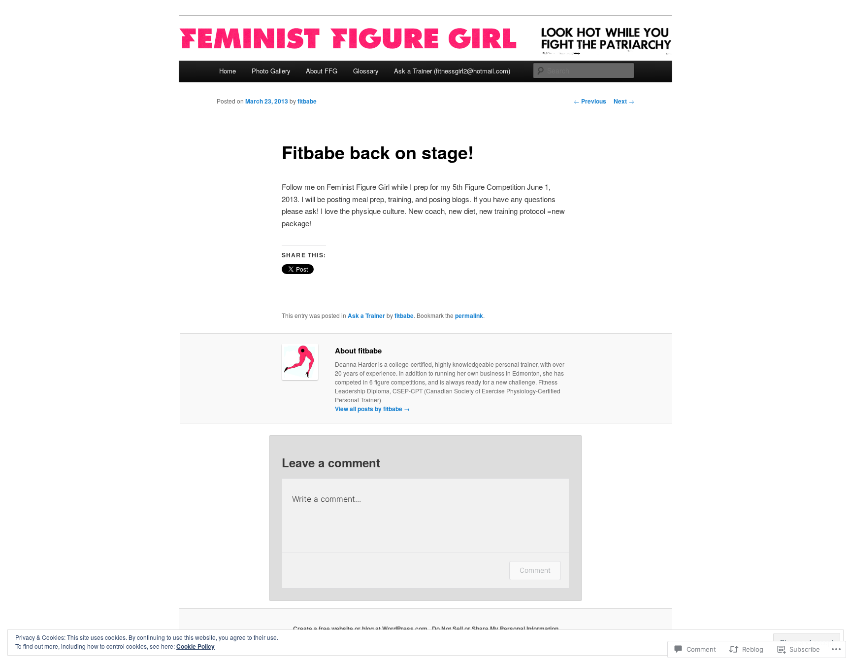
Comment (535, 570)
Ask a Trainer (366, 315)
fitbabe (307, 101)
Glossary (366, 70)
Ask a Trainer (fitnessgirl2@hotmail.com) (452, 70)
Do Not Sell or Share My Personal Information (495, 628)
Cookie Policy (195, 646)
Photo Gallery (271, 70)
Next (624, 101)
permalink (469, 315)
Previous (590, 101)
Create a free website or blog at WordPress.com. (361, 628)
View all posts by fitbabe (372, 408)
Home (227, 70)
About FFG (321, 70)
